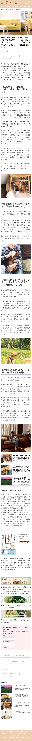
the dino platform (18, 739)
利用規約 (13, 733)
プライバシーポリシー (23, 733)
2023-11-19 (5, 51)
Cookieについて (16, 735)
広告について (4, 731)
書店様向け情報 (23, 731)
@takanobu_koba (17, 526)
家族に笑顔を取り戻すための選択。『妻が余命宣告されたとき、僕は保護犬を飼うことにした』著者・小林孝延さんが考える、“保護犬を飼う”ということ (15, 42)
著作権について (14, 731)
